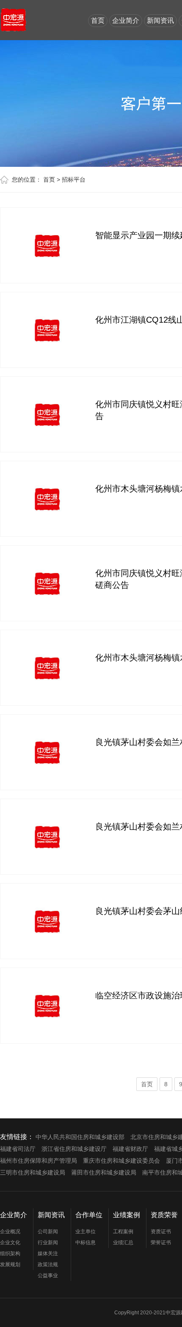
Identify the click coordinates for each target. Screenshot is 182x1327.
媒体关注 (48, 1253)
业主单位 (85, 1232)
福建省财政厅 (130, 1148)
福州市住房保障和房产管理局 (38, 1160)
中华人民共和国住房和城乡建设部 (80, 1137)
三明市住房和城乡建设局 (32, 1172)
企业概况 (10, 1232)
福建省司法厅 (18, 1148)
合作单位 (88, 1214)
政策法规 (48, 1264)
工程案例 (123, 1232)
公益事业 (48, 1275)
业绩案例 (126, 1214)
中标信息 (85, 1242)
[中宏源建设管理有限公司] (13, 16)
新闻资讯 (160, 20)
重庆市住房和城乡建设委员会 (121, 1160)
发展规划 (10, 1264)
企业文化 (10, 1242)
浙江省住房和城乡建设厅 (74, 1148)
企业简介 (125, 20)
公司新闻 (48, 1232)
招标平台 (73, 179)
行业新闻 (48, 1242)
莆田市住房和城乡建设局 (103, 1172)
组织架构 (10, 1253)
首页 (98, 20)
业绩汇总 (123, 1242)
